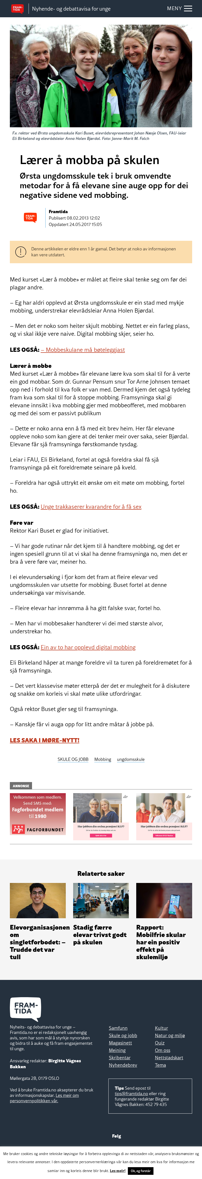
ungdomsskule (131, 759)
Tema (160, 1065)
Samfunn (118, 1028)
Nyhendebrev (123, 1065)
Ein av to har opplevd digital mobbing (88, 647)
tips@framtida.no (131, 1093)
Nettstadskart (169, 1057)
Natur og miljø (170, 1035)
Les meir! (118, 1170)
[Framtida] (19, 8)
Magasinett (120, 1043)
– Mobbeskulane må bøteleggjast (83, 350)
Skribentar (120, 1057)
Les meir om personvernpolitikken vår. (44, 1098)
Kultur (161, 1028)
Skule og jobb (123, 1035)
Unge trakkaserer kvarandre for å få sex (91, 507)
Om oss (162, 1050)
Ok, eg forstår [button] (141, 1171)
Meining (117, 1050)
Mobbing (102, 759)
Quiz (160, 1043)
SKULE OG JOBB (73, 759)
